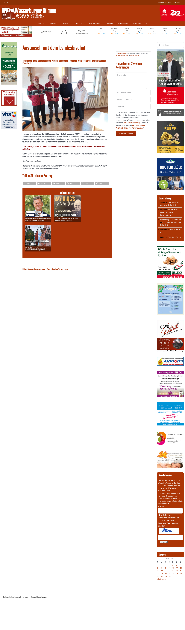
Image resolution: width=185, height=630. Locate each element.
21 (162, 574)
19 (181, 571)
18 (177, 571)
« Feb (159, 579)
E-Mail (161, 507)
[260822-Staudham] (67, 196)
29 (166, 576)
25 (177, 574)
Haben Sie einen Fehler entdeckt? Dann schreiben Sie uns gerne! (45, 269)
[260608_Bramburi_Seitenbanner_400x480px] (170, 284)
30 (170, 576)
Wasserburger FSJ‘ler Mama (170, 220)
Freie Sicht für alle (174, 237)
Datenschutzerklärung (166, 518)
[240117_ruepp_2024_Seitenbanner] (170, 122)
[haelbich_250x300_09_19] (170, 247)
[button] (147, 23)
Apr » (164, 579)
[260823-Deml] (38, 226)
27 (158, 576)
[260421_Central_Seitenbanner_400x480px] (170, 321)
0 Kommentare (134, 55)
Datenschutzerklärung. (131, 123)
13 (158, 571)
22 (166, 574)
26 (181, 574)
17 (173, 571)
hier (167, 504)
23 (170, 574)
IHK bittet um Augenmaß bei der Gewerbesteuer (169, 212)
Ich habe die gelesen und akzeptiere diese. (169, 517)
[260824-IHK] (38, 196)
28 (162, 576)
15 (166, 571)
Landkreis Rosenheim (122, 55)
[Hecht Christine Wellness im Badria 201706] (170, 452)
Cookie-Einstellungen (39, 597)
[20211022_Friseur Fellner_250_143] (170, 432)
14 (162, 571)
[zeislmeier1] (170, 358)
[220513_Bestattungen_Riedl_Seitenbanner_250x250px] (170, 372)
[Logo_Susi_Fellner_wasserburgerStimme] (170, 403)
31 (173, 576)
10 (173, 568)
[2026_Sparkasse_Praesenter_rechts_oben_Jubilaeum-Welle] (172, 6)
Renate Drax (122, 53)
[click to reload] (169, 531)
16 (170, 571)
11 (177, 568)
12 (181, 568)
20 (158, 574)
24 (173, 574)
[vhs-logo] (9, 112)
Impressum (25, 597)
